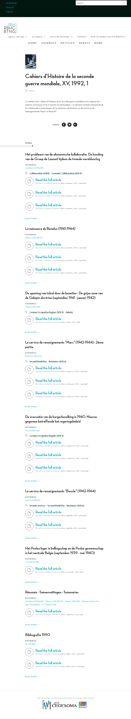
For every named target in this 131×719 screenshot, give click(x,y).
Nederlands (11, 3)
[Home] (11, 29)
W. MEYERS (30, 644)
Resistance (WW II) (57, 362)
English (9, 12)
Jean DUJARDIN (32, 500)
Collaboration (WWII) (40, 173)
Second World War (38, 362)
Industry (69, 312)
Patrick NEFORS (32, 307)
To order (37, 37)
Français (10, 8)
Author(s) (30, 165)
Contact (82, 37)
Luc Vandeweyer (32, 431)
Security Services (37, 506)
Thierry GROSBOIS (33, 238)
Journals (49, 43)
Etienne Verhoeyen (33, 356)
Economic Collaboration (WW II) (67, 173)
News (98, 43)
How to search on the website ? (108, 37)
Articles (68, 43)
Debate (84, 43)
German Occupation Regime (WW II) (47, 312)
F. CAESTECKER (32, 562)
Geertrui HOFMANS (34, 168)
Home (32, 43)
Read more (31, 218)
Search (124, 2)
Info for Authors (59, 37)
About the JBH (16, 37)
